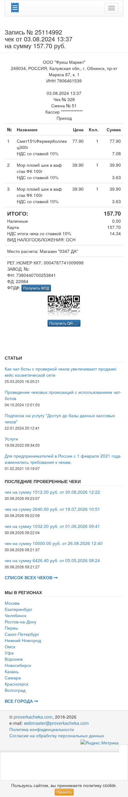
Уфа (9, 653)
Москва (12, 603)
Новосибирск (18, 665)
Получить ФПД (36, 288)
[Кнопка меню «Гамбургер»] (111, 8)
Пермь (11, 628)
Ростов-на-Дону (20, 621)
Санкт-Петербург (22, 634)
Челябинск (15, 615)
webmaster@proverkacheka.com (56, 723)
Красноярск (16, 684)
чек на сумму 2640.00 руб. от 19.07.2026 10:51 (52, 509)
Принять (64, 792)
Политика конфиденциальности (41, 729)
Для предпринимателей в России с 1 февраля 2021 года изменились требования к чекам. (63, 459)
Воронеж (14, 659)
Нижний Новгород (23, 640)
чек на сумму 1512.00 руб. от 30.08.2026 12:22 (52, 492)
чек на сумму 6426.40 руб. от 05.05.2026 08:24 (52, 560)
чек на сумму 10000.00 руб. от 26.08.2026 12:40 (54, 543)
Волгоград (15, 690)
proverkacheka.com (33, 717)
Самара (13, 677)
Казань (12, 671)
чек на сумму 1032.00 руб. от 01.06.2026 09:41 (52, 526)
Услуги (11, 439)
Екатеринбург (18, 609)
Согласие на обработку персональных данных (56, 735)
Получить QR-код (64, 323)
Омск (10, 646)
